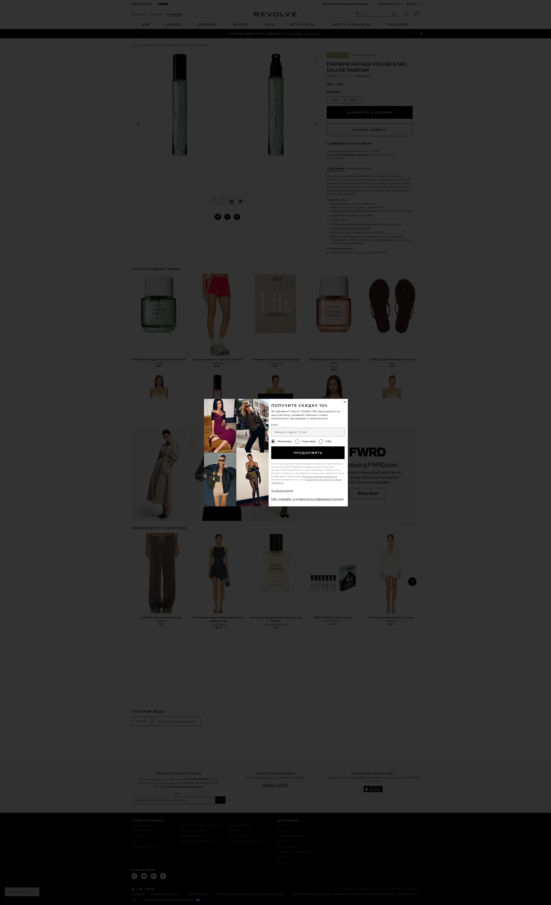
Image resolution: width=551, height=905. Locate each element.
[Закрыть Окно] (345, 402)
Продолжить (308, 453)
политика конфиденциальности (320, 476)
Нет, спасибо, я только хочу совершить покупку (307, 499)
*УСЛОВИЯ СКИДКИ (282, 491)
